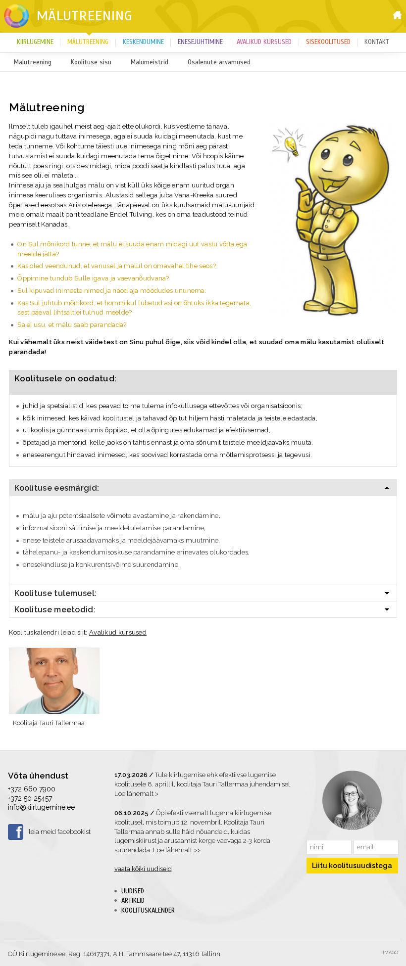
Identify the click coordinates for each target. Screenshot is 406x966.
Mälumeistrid (149, 62)
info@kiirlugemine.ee (41, 807)
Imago (390, 952)
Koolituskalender (148, 910)
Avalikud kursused (264, 42)
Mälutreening (84, 15)
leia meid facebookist (60, 831)
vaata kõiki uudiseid (143, 869)
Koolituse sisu (91, 62)
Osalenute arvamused (219, 62)
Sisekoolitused (328, 42)
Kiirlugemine (35, 42)
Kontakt (376, 42)
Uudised (132, 891)
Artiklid (133, 900)
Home (397, 15)
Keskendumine (143, 42)
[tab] (203, 487)
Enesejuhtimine (200, 42)
